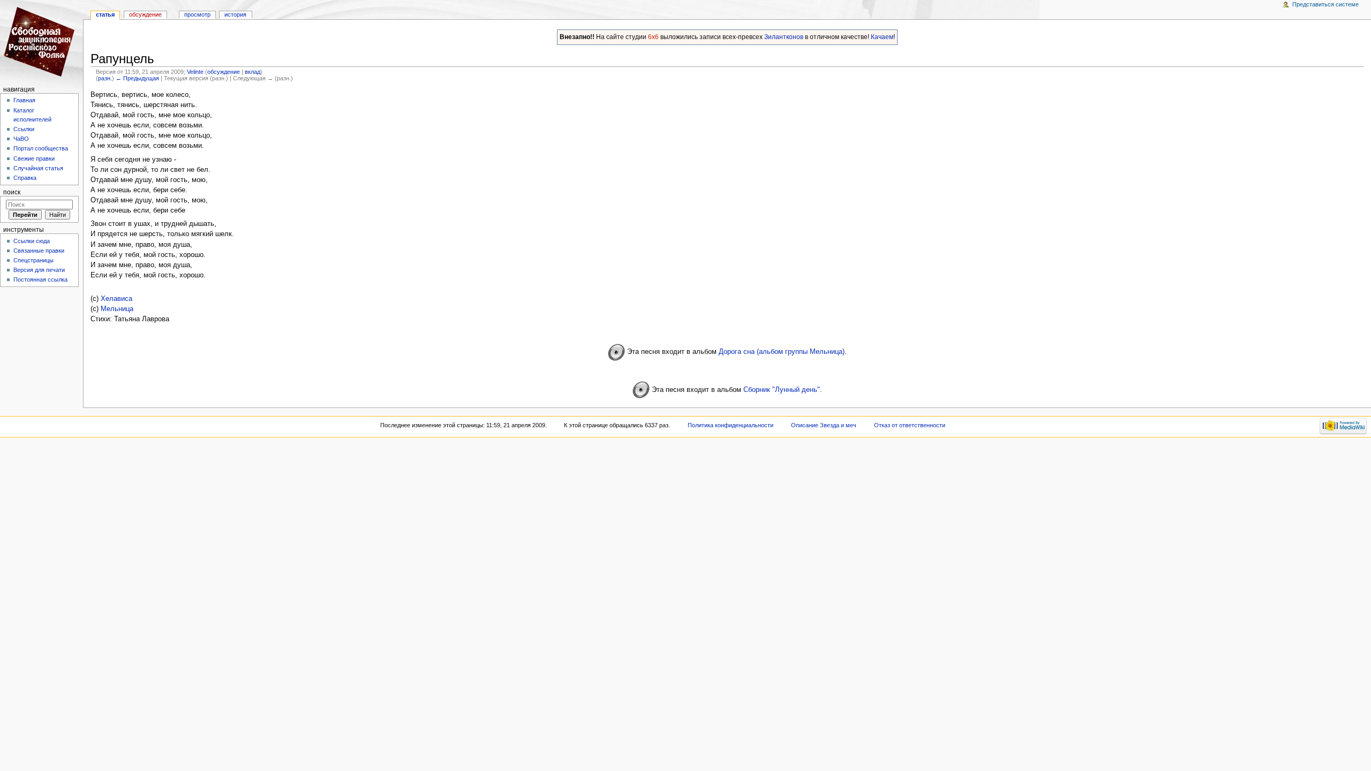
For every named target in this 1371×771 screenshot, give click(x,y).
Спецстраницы (33, 260)
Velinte (195, 72)
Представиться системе (1325, 4)
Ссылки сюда (31, 241)
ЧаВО (21, 138)
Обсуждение (145, 14)
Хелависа (116, 299)
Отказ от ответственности (909, 425)
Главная (24, 100)
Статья (105, 14)
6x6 (653, 37)
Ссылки (23, 129)
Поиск (11, 192)
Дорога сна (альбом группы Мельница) (782, 352)
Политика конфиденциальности (730, 425)
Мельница (117, 309)
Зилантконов (783, 37)
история (235, 14)
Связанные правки (38, 250)
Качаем (882, 37)
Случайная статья (38, 168)
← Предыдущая (137, 78)
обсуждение (223, 72)
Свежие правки (34, 158)
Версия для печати (39, 270)
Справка (24, 178)
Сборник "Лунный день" (781, 390)
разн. (105, 78)
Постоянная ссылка (40, 279)
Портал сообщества (40, 148)
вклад (252, 72)
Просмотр (197, 14)
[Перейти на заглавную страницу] (41, 41)
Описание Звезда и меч (823, 425)
